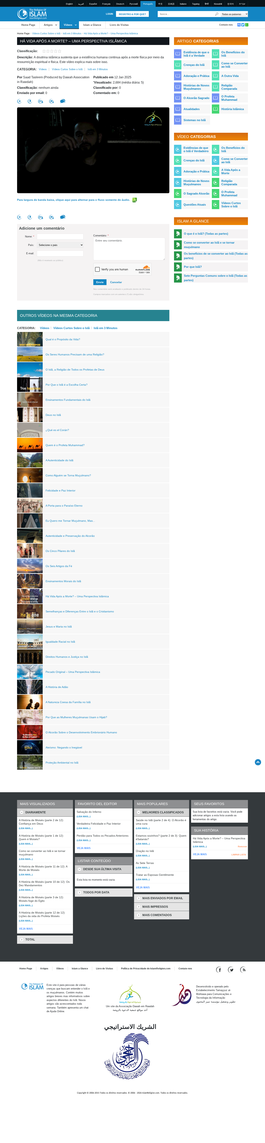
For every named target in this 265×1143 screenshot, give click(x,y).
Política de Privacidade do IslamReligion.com (146, 968)
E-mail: (30, 253)
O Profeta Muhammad (229, 98)
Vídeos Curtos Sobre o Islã (46, 33)
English (69, 4)
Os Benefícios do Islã (233, 54)
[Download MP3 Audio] (40, 101)
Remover (242, 846)
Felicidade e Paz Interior (60, 490)
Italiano (183, 4)
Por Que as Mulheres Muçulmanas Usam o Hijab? (76, 717)
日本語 (171, 4)
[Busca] (217, 14)
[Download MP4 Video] (51, 101)
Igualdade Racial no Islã (60, 641)
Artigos (48, 24)
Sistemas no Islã (195, 120)
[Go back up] (258, 762)
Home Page (28, 24)
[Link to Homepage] (32, 13)
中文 (160, 4)
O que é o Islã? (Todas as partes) (206, 233)
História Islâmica (232, 109)
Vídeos (68, 24)
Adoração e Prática (196, 76)
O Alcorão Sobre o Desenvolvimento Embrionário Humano (81, 732)
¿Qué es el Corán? (57, 430)
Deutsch (120, 4)
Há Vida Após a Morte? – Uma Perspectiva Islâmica (77, 596)
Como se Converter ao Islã (234, 65)
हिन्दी (207, 4)
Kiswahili (218, 4)
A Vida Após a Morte (230, 171)
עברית (242, 4)
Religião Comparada (229, 87)
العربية (81, 4)
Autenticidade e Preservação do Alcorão (70, 535)
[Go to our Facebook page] (219, 969)
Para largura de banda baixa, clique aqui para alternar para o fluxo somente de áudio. (74, 199)
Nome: (29, 236)
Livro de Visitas (119, 24)
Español (93, 4)
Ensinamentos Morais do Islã (63, 581)
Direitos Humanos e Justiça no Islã (67, 656)
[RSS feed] (243, 969)
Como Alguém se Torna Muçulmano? (68, 475)
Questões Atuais (195, 204)
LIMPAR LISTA (238, 854)
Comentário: (101, 235)
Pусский (134, 4)
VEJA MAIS (26, 928)
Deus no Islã (53, 414)
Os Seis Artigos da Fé (59, 566)
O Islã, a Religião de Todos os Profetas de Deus (75, 369)
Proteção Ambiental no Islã (62, 762)
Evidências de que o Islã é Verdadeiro (196, 149)
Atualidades (192, 109)
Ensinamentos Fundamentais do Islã (68, 399)
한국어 (230, 4)
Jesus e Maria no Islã (59, 626)
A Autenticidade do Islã (59, 460)
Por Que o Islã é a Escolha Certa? (66, 384)
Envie (100, 282)
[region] (93, 150)
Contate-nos (226, 24)
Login (109, 14)
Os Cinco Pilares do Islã (60, 551)
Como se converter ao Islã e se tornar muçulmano (209, 245)
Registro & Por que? (132, 14)
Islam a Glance (92, 24)
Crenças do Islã (194, 64)
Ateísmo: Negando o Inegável (64, 747)
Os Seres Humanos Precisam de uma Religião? (75, 354)
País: (31, 245)
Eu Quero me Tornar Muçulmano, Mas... (70, 520)
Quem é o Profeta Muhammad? (65, 445)
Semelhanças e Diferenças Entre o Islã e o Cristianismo (80, 611)
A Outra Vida (230, 76)
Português (148, 4)
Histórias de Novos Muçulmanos (196, 87)
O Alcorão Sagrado (196, 98)
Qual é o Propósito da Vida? (63, 339)
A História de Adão (57, 687)
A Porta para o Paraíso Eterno (64, 505)
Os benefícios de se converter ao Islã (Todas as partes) (216, 256)
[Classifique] (19, 101)
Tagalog (195, 4)
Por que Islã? (193, 266)
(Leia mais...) (26, 828)
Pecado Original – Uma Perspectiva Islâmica (73, 671)
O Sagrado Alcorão (196, 193)
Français (106, 4)
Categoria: (27, 69)
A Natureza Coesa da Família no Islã (68, 702)
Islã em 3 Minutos (72, 33)
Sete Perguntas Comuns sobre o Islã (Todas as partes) (215, 278)
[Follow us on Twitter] (231, 969)
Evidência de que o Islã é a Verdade (196, 54)
